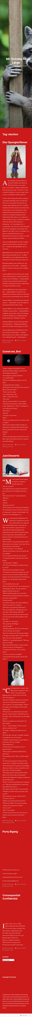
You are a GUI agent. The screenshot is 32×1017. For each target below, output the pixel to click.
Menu (17, 70)
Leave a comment (21, 340)
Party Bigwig (10, 831)
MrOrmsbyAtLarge (8, 340)
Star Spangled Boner (14, 142)
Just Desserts (10, 455)
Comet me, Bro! (11, 351)
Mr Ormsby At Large (16, 60)
